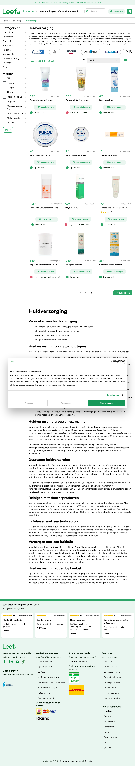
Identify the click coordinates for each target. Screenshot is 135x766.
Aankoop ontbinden (47, 698)
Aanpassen (66, 403)
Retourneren (44, 692)
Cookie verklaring (112, 698)
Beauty (107, 732)
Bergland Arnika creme (77, 100)
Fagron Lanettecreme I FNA (114, 207)
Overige (107, 747)
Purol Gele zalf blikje (40, 155)
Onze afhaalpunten (113, 677)
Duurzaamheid (110, 666)
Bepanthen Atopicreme (41, 100)
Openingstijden (45, 666)
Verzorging (16, 21)
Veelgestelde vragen (47, 687)
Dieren (107, 742)
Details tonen (113, 395)
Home (5, 21)
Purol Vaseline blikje (76, 155)
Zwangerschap (110, 737)
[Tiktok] (24, 663)
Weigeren (29, 403)
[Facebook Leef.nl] (6, 663)
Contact (41, 671)
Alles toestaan (106, 403)
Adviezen (108, 716)
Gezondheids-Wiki (68, 11)
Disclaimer (89, 761)
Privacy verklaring (112, 692)
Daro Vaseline (106, 100)
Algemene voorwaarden (71, 761)
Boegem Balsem (74, 264)
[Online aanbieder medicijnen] (75, 682)
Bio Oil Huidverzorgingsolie (44, 207)
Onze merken (110, 687)
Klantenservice (45, 661)
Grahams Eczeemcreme (110, 264)
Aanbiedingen (48, 11)
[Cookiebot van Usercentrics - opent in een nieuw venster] (113, 362)
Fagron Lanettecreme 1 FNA (44, 264)
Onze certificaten (112, 671)
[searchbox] (95, 11)
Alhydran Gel (71, 207)
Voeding (108, 711)
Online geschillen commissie (51, 682)
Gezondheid (109, 721)
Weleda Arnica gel (108, 155)
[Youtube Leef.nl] (18, 663)
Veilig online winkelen (48, 677)
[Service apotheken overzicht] (9, 684)
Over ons (108, 661)
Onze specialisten (112, 682)
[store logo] (11, 11)
